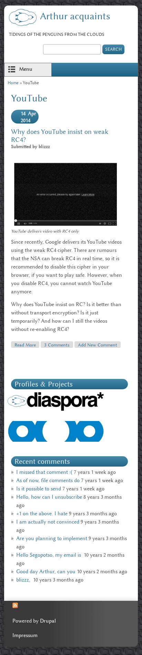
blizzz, (24, 580)
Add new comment (97, 345)
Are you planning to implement (51, 538)
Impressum (25, 635)
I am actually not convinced (47, 522)
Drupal (48, 621)
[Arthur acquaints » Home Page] (23, 24)
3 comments (57, 345)
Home (13, 82)
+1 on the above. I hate (42, 513)
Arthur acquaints (75, 16)
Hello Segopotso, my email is (49, 555)
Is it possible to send (38, 489)
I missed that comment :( (44, 472)
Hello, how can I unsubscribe (49, 497)
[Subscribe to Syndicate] (15, 606)
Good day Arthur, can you (45, 571)
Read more (26, 345)
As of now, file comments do (48, 480)
